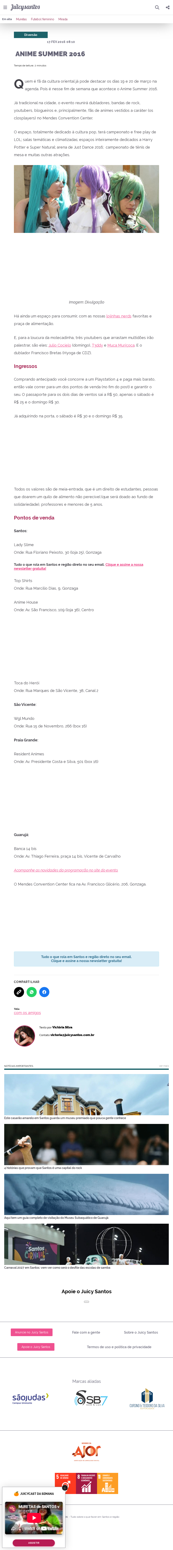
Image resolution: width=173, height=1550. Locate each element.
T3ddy (97, 345)
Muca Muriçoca (121, 345)
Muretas (21, 19)
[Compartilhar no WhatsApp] (32, 992)
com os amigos (27, 1012)
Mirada (63, 19)
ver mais (164, 1065)
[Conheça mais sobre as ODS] (86, 1483)
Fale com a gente (86, 1332)
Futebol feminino (42, 19)
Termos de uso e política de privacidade (119, 1347)
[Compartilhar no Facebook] (44, 992)
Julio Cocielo (60, 345)
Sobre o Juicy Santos (141, 1332)
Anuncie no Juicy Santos (31, 1332)
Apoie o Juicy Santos (36, 1347)
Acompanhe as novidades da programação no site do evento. (66, 870)
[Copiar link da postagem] (19, 992)
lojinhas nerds (118, 316)
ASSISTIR (33, 1543)
